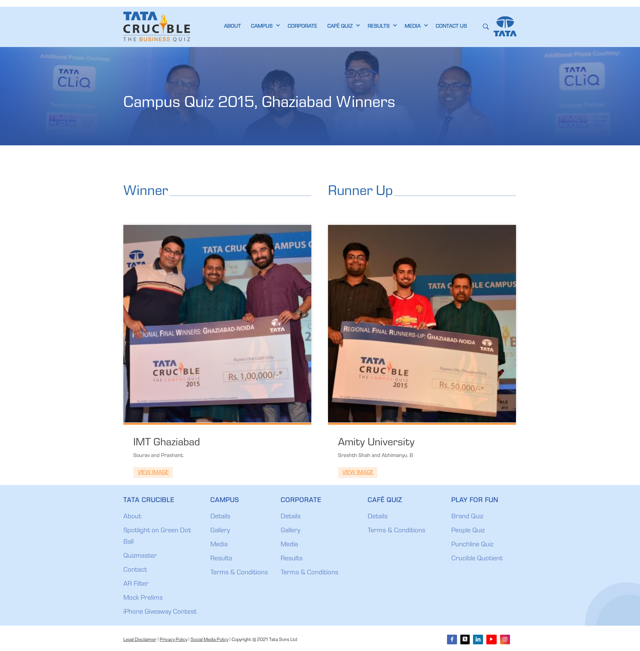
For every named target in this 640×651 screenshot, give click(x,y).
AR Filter (136, 584)
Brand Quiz (467, 517)
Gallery (220, 531)
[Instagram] (505, 639)
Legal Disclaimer (139, 640)
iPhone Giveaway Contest (160, 612)
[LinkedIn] (478, 639)
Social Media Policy (209, 640)
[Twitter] (465, 639)
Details (220, 517)
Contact (135, 570)
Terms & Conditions (239, 573)
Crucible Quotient (477, 559)
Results (221, 559)
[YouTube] (491, 639)
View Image (153, 473)
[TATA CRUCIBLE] (156, 27)
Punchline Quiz (472, 545)
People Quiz (468, 531)
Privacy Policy (173, 640)
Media (219, 545)
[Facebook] (452, 639)
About (132, 517)
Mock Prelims (143, 598)
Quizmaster (140, 556)
